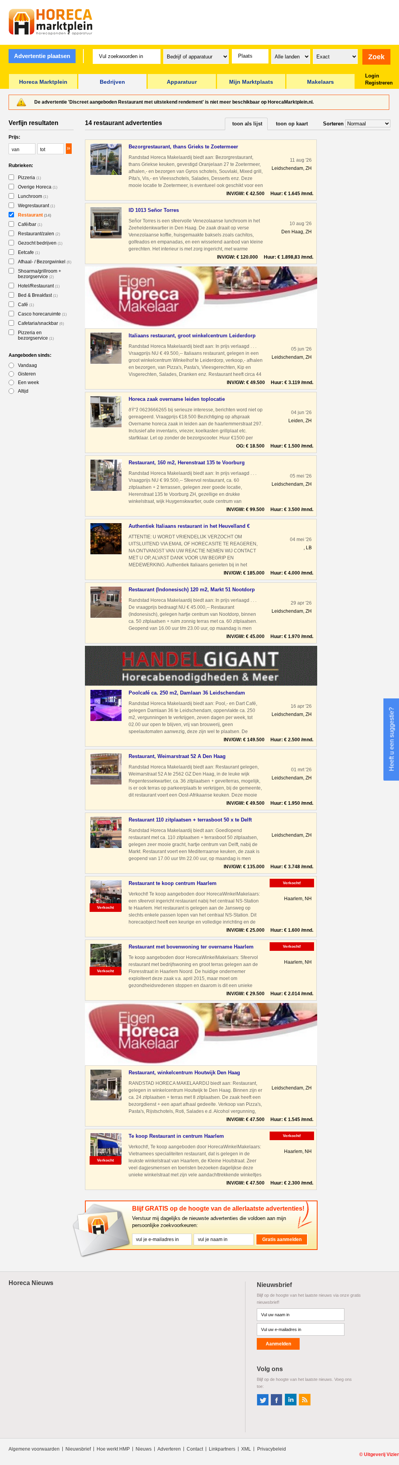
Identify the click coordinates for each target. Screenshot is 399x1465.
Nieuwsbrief (78, 1449)
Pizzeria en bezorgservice (36, 335)
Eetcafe (29, 252)
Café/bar (30, 224)
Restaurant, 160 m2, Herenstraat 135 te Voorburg (187, 462)
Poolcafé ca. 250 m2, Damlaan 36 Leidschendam (187, 693)
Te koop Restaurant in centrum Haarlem (176, 1136)
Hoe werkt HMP (113, 1449)
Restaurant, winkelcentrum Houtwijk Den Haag (184, 1072)
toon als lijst (247, 124)
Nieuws (144, 1449)
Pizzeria (29, 177)
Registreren (379, 83)
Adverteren (169, 1449)
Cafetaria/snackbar (41, 323)
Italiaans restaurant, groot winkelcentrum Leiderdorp (192, 335)
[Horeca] (51, 22)
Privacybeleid (271, 1449)
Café (26, 304)
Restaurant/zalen (39, 233)
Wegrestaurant (36, 205)
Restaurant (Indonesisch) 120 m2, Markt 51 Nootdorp (192, 589)
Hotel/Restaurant (39, 286)
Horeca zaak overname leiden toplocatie (177, 399)
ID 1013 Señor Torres (154, 210)
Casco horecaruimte (42, 314)
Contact (195, 1449)
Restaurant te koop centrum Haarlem (173, 883)
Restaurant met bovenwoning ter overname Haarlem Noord (191, 947)
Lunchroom (33, 196)
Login (372, 76)
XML (246, 1449)
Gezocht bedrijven (40, 243)
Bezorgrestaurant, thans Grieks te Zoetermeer (183, 147)
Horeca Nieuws (31, 1283)
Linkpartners (222, 1449)
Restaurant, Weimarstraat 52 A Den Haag (177, 756)
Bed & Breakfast (38, 295)
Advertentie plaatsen (42, 56)
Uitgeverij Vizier (381, 1454)
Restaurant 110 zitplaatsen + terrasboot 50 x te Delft (190, 820)
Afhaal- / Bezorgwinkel (44, 261)
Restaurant (34, 215)
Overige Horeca (37, 187)
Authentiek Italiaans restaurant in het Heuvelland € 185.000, (189, 526)
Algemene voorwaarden (34, 1449)
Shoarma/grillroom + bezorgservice (39, 273)
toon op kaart (292, 124)
